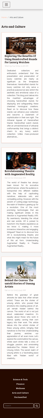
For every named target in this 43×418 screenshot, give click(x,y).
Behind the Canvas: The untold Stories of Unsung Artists (20, 283)
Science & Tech (20, 379)
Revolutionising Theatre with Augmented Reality (20, 172)
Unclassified (20, 397)
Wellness (20, 388)
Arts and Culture (20, 392)
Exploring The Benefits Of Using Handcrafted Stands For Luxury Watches (21, 59)
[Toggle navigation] (6, 4)
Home (4, 17)
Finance (20, 383)
